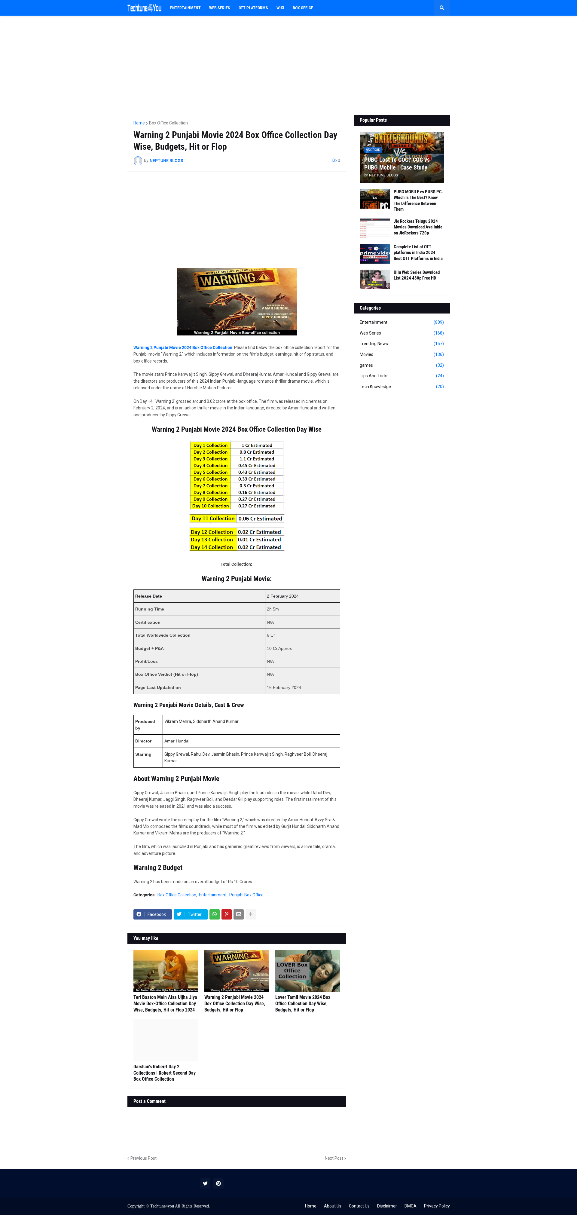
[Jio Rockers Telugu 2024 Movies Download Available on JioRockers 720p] (375, 228)
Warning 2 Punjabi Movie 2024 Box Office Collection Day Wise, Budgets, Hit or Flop (234, 1003)
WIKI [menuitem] (280, 7)
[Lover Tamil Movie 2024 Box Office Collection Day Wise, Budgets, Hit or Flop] (307, 971)
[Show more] (251, 914)
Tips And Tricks (402, 375)
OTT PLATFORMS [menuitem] (253, 7)
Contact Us (359, 1206)
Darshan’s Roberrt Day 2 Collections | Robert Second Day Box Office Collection (164, 1073)
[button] (442, 8)
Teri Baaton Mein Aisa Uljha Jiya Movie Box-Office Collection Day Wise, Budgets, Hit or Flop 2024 (165, 1003)
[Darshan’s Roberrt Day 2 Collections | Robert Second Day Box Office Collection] (165, 1040)
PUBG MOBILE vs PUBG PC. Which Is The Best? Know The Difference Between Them (418, 200)
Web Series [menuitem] (219, 7)
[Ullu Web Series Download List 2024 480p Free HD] (375, 279)
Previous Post (143, 1158)
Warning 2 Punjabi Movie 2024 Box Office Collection (182, 347)
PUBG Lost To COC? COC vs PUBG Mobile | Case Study (397, 163)
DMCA (411, 1206)
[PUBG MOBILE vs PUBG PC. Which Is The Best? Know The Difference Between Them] (375, 199)
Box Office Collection (168, 123)
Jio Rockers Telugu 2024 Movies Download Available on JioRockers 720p (418, 227)
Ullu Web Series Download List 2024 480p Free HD (417, 275)
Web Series (402, 333)
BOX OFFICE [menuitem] (303, 7)
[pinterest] (218, 1183)
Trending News (402, 343)
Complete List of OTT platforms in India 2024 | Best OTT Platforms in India (418, 252)
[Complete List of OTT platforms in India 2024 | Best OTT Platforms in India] (375, 254)
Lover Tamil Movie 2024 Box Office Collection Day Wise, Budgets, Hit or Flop (302, 1003)
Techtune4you (162, 1206)
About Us (332, 1206)
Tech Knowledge (402, 386)
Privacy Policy (437, 1206)
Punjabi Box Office (246, 895)
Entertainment (213, 895)
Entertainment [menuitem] (185, 7)
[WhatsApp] (214, 914)
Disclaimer (387, 1206)
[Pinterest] (226, 914)
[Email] (239, 914)
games (402, 365)
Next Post (334, 1158)
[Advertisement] (288, 65)
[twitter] (205, 1183)
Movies (402, 354)
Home (139, 123)
